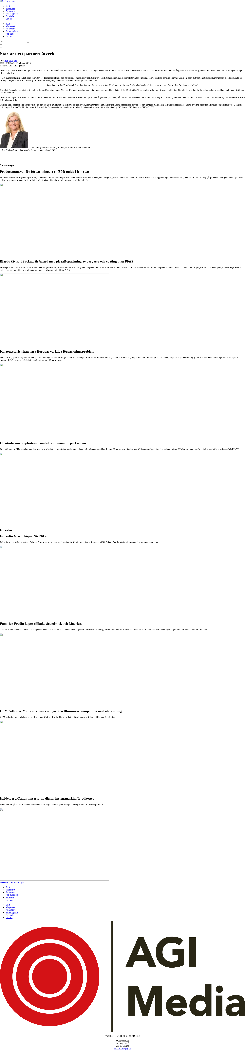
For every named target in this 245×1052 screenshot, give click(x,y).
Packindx (10, 16)
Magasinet (10, 8)
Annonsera (10, 11)
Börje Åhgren (11, 60)
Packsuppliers (12, 13)
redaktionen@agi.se (122, 1048)
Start (8, 6)
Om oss (9, 19)
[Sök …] (1, 44)
